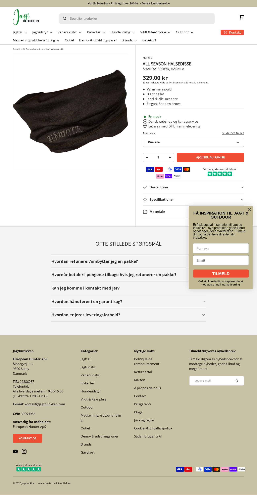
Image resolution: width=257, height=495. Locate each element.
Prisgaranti (142, 404)
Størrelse (149, 133)
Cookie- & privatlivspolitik (153, 428)
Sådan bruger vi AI (148, 436)
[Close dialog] (249, 209)
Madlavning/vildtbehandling (34, 40)
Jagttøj (17, 32)
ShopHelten (63, 483)
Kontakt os (27, 438)
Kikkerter (94, 32)
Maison (139, 380)
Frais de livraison (169, 82)
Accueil (16, 49)
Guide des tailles (233, 133)
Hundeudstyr (120, 32)
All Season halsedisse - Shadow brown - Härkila (44, 49)
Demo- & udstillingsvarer (98, 40)
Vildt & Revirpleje (153, 32)
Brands (127, 40)
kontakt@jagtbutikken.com (45, 404)
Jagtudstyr (40, 32)
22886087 (27, 381)
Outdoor (182, 32)
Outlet (69, 40)
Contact (140, 396)
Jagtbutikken (28, 483)
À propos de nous (147, 388)
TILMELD (220, 273)
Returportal (143, 372)
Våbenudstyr (67, 32)
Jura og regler (144, 420)
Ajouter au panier (210, 157)
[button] (241, 17)
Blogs (138, 412)
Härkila (147, 58)
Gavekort (149, 40)
